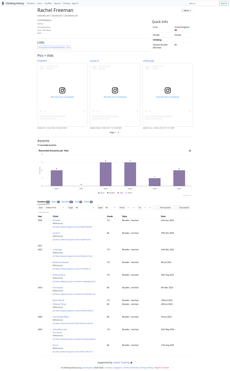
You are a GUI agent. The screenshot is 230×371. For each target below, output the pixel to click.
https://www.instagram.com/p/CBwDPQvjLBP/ (73, 227)
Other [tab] (88, 201)
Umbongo (148, 60)
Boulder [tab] (67, 201)
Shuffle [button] (48, 3)
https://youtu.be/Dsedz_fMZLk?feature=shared (74, 323)
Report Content (162, 367)
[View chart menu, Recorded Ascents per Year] (190, 151)
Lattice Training (121, 362)
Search (224, 3)
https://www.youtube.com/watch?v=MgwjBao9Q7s (75, 281)
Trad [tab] (78, 201)
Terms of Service (131, 367)
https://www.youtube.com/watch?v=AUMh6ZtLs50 (75, 294)
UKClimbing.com (71, 15)
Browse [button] (30, 3)
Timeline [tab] (43, 201)
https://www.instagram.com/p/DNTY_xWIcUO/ (73, 351)
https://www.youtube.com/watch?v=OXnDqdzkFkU (75, 339)
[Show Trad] (120, 193)
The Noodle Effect (61, 316)
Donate (66, 3)
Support (118, 367)
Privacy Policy (147, 367)
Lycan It (94, 60)
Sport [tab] (55, 201)
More (187, 10)
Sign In (75, 3)
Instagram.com (43, 15)
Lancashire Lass (60, 329)
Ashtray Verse (59, 275)
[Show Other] (129, 193)
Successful (184, 207)
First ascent (165, 207)
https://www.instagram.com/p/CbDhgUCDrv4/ (73, 256)
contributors (87, 367)
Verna (55, 345)
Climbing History (14, 3)
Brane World (58, 300)
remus (40, 23)
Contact (108, 367)
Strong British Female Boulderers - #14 (54, 47)
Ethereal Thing (59, 304)
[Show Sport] (101, 193)
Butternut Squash (61, 262)
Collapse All (44, 212)
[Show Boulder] (111, 193)
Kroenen (42, 60)
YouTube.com (57, 15)
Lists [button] (39, 3)
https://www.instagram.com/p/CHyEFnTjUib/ (73, 239)
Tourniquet (58, 287)
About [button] (57, 3)
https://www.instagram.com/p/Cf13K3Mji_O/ (73, 269)
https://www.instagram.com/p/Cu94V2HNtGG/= (74, 310)
